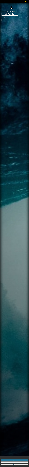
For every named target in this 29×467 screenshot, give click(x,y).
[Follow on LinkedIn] (4, 17)
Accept (14, 460)
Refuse (14, 462)
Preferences (14, 464)
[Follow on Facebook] (3, 17)
